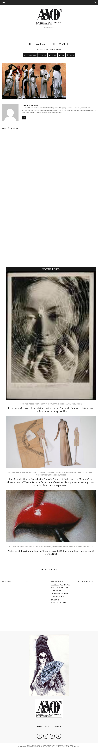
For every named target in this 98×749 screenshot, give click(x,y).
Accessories (13, 473)
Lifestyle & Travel (85, 473)
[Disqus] (49, 168)
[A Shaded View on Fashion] (49, 16)
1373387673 (8, 581)
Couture (24, 473)
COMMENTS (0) (31, 55)
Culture (24, 404)
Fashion (41, 473)
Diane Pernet (56, 49)
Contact (57, 726)
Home (39, 726)
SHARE (43, 55)
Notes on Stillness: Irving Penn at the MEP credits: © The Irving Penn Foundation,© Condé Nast (51, 552)
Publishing (77, 404)
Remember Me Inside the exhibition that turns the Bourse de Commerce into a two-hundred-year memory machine (51, 409)
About (47, 726)
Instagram (52, 404)
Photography (64, 404)
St (27, 581)
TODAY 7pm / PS (84, 581)
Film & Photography (38, 404)
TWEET (53, 55)
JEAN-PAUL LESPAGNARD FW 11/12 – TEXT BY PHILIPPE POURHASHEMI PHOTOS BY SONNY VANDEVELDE (60, 592)
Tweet (63, 475)
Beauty (12, 547)
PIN (62, 55)
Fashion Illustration (55, 473)
